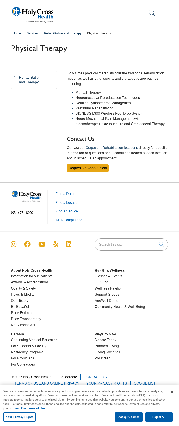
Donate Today (105, 340)
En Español (20, 307)
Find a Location (67, 202)
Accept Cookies (129, 417)
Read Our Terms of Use (29, 408)
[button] (164, 11)
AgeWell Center (107, 300)
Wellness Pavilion (109, 288)
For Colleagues (23, 364)
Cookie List (145, 383)
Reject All (158, 417)
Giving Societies (107, 352)
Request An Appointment (88, 168)
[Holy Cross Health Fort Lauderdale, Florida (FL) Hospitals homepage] (33, 24)
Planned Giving (107, 346)
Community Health (109, 307)
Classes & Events (108, 276)
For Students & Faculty (28, 346)
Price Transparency (26, 319)
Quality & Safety (23, 288)
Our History (19, 300)
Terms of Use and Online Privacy (46, 383)
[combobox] (131, 244)
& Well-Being (134, 307)
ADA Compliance (68, 220)
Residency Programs (27, 352)
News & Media (22, 294)
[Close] (172, 392)
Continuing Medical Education (34, 340)
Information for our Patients (31, 276)
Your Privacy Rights (106, 383)
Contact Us (95, 377)
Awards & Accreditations (30, 282)
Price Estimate (22, 313)
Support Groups (107, 294)
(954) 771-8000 (22, 212)
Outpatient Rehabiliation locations (112, 148)
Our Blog (101, 282)
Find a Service (66, 211)
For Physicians (22, 358)
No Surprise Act (23, 325)
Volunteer (102, 358)
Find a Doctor (65, 194)
